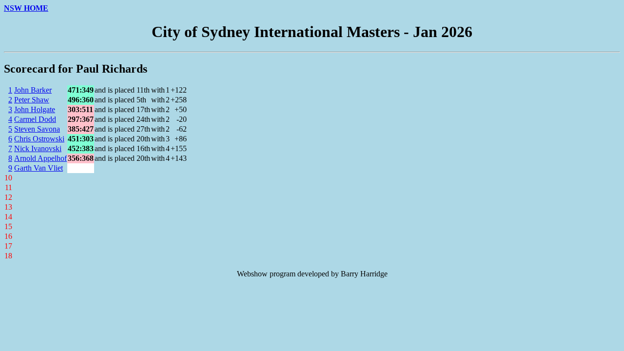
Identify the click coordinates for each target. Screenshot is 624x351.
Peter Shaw (31, 100)
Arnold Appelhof (40, 158)
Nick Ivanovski (37, 148)
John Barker (33, 90)
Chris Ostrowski (39, 139)
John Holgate (34, 109)
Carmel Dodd (35, 119)
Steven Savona (37, 129)
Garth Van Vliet (38, 168)
